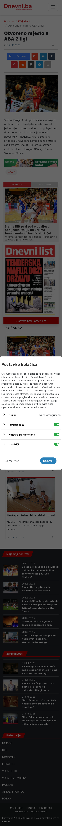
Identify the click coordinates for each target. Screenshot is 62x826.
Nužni (12, 414)
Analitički (14, 444)
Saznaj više (12, 460)
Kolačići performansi (22, 434)
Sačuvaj (48, 460)
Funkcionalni (16, 424)
